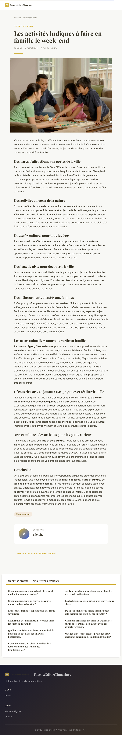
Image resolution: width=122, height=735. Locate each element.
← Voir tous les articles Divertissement (35, 553)
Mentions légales (13, 711)
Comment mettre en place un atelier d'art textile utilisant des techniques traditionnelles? (29, 646)
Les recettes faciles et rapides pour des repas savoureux (31, 612)
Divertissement (30, 17)
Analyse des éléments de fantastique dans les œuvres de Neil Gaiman (88, 592)
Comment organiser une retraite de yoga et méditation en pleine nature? (30, 592)
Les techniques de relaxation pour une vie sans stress (89, 602)
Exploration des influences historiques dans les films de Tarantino (31, 622)
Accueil (17, 17)
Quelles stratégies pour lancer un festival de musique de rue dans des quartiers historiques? (31, 633)
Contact (8, 716)
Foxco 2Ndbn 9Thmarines (52, 674)
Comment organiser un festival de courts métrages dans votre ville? (29, 602)
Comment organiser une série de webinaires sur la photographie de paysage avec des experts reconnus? (88, 623)
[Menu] (114, 5)
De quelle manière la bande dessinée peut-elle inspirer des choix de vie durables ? (87, 612)
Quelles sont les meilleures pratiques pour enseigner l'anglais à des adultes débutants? (88, 635)
